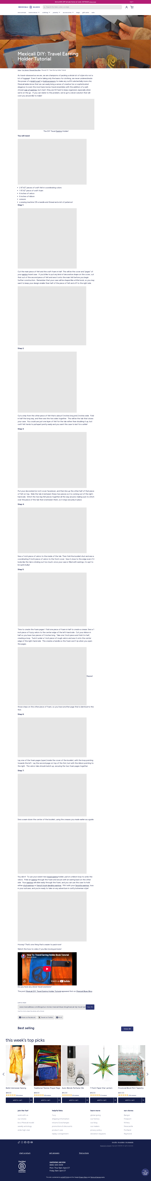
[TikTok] (19, 1142)
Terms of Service (96, 1177)
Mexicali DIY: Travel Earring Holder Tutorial (43, 991)
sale (93, 12)
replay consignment (60, 1134)
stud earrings (28, 885)
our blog (93, 1122)
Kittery (127, 1122)
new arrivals (22, 12)
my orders (121, 1142)
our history (94, 1119)
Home (19, 70)
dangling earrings (54, 885)
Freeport (127, 1119)
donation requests (98, 1134)
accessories (67, 12)
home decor (33, 12)
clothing (45, 12)
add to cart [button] (17, 1100)
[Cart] (131, 7)
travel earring (52, 877)
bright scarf (35, 81)
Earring (59, 131)
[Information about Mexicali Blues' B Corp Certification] (33, 1167)
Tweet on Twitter (47, 1017)
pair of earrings (30, 90)
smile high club (24, 1130)
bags (78, 12)
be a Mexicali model (26, 1122)
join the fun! (23, 1110)
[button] (3, 1074)
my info (114, 1142)
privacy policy (96, 1130)
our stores (22, 1119)
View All (127, 1029)
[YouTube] (31, 1142)
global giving (95, 1115)
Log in (131, 2)
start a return (24, 1153)
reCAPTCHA (65, 1177)
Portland (127, 1130)
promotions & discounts (62, 1126)
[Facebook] (25, 1142)
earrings (30, 882)
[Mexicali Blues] (29, 7)
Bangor (127, 1115)
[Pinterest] (28, 1142)
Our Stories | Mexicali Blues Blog (31, 70)
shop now (92, 2)
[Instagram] (22, 1142)
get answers (54, 1153)
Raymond (128, 1134)
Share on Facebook (28, 1017)
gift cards (85, 12)
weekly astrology (25, 1126)
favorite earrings (82, 885)
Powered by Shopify (105, 1146)
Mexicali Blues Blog (84, 991)
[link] (19, 1074)
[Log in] (126, 7)
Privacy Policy (83, 1177)
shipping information (60, 1119)
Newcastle (128, 1126)
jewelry (55, 12)
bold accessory (49, 81)
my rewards (129, 1142)
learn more (95, 1110)
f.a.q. (54, 1115)
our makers (94, 1126)
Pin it (60, 1017)
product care (57, 1130)
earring (25, 274)
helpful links (57, 1110)
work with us (23, 1115)
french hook (42, 885)
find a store (84, 1153)
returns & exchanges (60, 1122)
